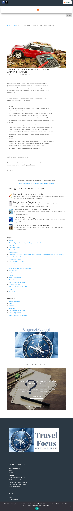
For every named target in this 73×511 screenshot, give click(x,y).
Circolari (31, 75)
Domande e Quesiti (14, 284)
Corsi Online (12, 250)
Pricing (11, 275)
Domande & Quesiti (15, 259)
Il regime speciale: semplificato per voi (20, 268)
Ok (37, 508)
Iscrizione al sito (13, 270)
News (10, 289)
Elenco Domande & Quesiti (16, 261)
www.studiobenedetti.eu (36, 341)
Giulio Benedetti (13, 75)
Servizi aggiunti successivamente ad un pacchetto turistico (36, 382)
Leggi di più (36, 396)
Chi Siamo (12, 245)
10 (43, 406)
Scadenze (12, 291)
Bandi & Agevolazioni (15, 277)
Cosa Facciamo (13, 252)
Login (68, 2)
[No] (71, 506)
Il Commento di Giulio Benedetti (18, 287)
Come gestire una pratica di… (17, 282)
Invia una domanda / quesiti (16, 264)
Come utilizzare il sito (15, 247)
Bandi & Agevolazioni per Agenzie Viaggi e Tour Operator (25, 243)
